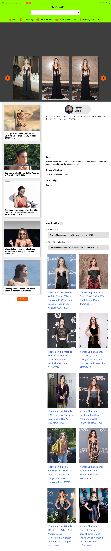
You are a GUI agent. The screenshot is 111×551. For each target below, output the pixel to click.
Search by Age (28, 20)
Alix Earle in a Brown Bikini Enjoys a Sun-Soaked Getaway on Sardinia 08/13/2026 (20, 251)
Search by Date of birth (91, 20)
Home (14, 20)
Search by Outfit (46, 20)
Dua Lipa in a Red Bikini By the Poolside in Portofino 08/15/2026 (22, 174)
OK (29, 3)
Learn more (22, 3)
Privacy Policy (105, 3)
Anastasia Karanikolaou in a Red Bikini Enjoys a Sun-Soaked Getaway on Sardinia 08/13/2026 (21, 212)
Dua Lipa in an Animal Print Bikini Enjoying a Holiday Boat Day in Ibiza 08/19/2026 (20, 136)
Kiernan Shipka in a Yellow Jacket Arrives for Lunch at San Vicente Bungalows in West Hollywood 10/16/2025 (60, 475)
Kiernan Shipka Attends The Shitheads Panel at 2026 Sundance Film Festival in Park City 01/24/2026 (60, 360)
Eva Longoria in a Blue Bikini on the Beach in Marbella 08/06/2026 (20, 290)
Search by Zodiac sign (67, 20)
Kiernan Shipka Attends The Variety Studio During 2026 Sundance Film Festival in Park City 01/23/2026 (92, 360)
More (22, 299)
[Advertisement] (55, 39)
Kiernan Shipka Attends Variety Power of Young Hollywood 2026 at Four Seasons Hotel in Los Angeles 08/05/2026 (60, 300)
